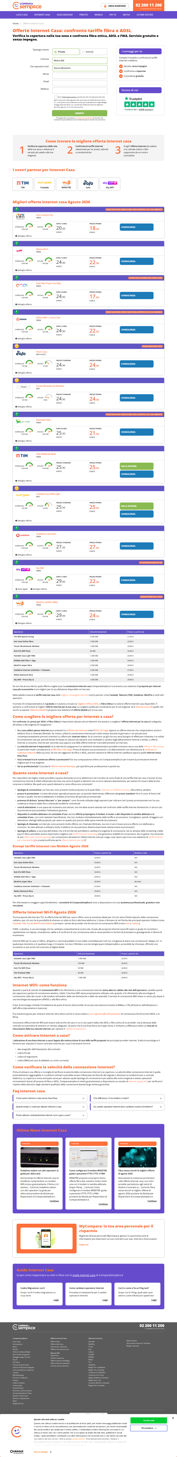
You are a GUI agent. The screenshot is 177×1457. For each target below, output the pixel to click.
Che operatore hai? (39, 66)
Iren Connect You (44, 215)
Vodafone (91, 1365)
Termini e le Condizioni (84, 118)
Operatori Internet (95, 1338)
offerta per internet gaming (37, 837)
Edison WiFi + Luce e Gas (48, 317)
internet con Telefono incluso (115, 789)
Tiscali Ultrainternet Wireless (50, 386)
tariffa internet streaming (85, 834)
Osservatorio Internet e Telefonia (138, 1343)
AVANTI (79, 113)
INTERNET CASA (42, 14)
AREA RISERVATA (117, 6)
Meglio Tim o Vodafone (96, 1367)
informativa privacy (69, 97)
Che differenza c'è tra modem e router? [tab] (111, 1098)
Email (46, 81)
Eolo (90, 1349)
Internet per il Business (59, 1347)
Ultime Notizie (145, 14)
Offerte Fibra (55, 1341)
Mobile (99, 14)
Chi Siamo (16, 1362)
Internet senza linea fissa (60, 1366)
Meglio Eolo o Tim (94, 1380)
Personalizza (147, 1428)
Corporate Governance (21, 1365)
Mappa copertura (132, 1346)
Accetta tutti (148, 1420)
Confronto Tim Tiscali (96, 1375)
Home (16, 23)
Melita (90, 1360)
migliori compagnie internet (74, 695)
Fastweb (91, 1341)
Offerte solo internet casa (60, 1349)
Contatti (15, 1372)
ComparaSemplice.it (20, 1338)
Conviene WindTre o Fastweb (98, 1383)
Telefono (45, 88)
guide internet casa (84, 1275)
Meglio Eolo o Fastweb (96, 1385)
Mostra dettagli (41, 1452)
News (15, 1401)
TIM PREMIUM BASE (46, 454)
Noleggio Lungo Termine (21, 1357)
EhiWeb (91, 1357)
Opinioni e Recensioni (20, 1396)
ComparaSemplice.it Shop (22, 1393)
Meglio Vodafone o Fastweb (98, 1378)
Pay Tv (15, 1360)
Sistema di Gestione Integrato (23, 1367)
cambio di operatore (76, 1028)
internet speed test (138, 1081)
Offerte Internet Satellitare (60, 1363)
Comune (45, 59)
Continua (54, 1201)
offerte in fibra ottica (154, 746)
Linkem (91, 1352)
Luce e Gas (22, 14)
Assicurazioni (65, 14)
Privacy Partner (18, 1388)
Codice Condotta (19, 1383)
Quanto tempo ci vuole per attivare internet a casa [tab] (38, 1107)
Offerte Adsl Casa (57, 1344)
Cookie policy (17, 1385)
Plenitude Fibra (43, 419)
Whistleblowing (18, 1375)
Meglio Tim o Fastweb (96, 1370)
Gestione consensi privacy (22, 1391)
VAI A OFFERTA (129, 466)
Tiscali (90, 1347)
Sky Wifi (40, 568)
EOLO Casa (41, 351)
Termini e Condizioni (20, 1378)
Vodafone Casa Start (46, 533)
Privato (61, 51)
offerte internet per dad (73, 840)
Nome (46, 74)
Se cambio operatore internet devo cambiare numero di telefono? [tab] (123, 1107)
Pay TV (112, 14)
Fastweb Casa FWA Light (48, 494)
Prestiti (83, 14)
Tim (89, 1362)
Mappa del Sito (18, 1403)
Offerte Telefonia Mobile (21, 1352)
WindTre (91, 1344)
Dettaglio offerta (24, 236)
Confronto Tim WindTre (96, 1372)
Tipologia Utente (41, 49)
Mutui (126, 14)
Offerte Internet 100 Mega (60, 1361)
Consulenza (128, 227)
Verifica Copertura (57, 1358)
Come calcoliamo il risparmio (23, 1370)
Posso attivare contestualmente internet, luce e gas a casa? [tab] (43, 1115)
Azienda (89, 51)
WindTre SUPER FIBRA (47, 602)
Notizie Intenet (131, 1341)
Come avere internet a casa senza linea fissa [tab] (36, 1098)
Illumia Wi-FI (42, 249)
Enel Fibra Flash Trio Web (48, 283)
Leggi (56, 1300)
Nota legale (22, 589)
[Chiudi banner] (173, 1418)
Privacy (15, 1380)
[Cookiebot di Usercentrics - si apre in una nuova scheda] (16, 1452)
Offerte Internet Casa (59, 1338)
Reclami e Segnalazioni (21, 1398)
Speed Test (55, 1355)
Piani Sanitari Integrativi (21, 1354)
